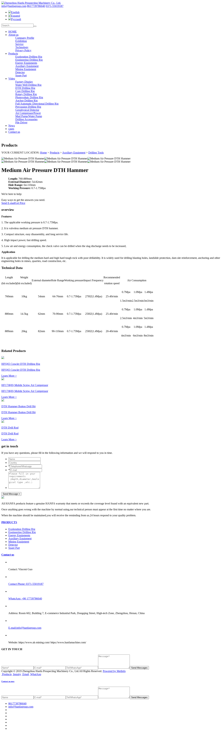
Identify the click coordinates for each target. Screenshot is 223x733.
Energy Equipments (26, 62)
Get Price (20, 203)
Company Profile (24, 37)
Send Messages (139, 668)
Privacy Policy (23, 50)
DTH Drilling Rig (25, 88)
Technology (21, 47)
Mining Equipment (25, 69)
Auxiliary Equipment (27, 66)
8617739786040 (36, 6)
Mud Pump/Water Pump (28, 116)
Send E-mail (8, 203)
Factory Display (24, 81)
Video (11, 78)
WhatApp (35, 674)
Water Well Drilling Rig (28, 84)
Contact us (14, 131)
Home (43, 152)
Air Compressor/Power (28, 113)
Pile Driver (21, 122)
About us (13, 34)
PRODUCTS (9, 522)
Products (13, 53)
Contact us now (7, 681)
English (15, 12)
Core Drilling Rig (25, 91)
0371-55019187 (54, 6)
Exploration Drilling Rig (28, 56)
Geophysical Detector (27, 109)
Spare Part (21, 75)
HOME (12, 31)
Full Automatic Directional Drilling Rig (37, 103)
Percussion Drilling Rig (28, 106)
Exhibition (21, 41)
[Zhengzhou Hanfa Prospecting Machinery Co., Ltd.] (31, 2)
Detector (20, 72)
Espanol (15, 15)
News (11, 125)
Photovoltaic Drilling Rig (29, 97)
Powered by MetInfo (114, 671)
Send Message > (11, 494)
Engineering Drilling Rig (29, 59)
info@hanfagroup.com (13, 6)
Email (25, 674)
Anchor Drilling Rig (26, 100)
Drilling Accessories (26, 119)
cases (11, 128)
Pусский (16, 19)
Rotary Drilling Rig (26, 94)
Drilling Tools (96, 152)
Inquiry (17, 674)
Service (19, 44)
